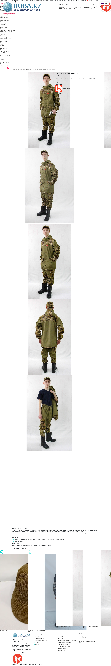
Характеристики (20, 526)
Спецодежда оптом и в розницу (42, 640)
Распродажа (12, 67)
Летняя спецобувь (4, 17)
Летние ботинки (3, 18)
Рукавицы (2, 34)
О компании (93, 4)
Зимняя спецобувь (4, 26)
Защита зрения (3, 41)
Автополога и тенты (4, 56)
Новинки (4, 67)
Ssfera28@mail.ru (79, 7)
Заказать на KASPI (66, 88)
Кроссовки (2, 24)
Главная (13, 69)
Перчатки (2, 35)
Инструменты (3, 52)
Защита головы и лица (5, 39)
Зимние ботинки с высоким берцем (8, 30)
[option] (49, 110)
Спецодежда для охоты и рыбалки (8, 13)
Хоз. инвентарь (3, 54)
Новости (93, 7)
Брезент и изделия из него (6, 55)
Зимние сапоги (3, 28)
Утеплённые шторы (4, 65)
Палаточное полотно (4, 62)
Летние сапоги (3, 23)
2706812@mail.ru (87, 7)
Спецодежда (28, 69)
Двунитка (2, 60)
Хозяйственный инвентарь (6, 49)
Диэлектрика (3, 44)
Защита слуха (3, 42)
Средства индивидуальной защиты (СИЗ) (9, 33)
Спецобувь (2, 16)
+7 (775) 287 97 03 (63, 8)
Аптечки (2, 45)
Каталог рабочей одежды (20, 69)
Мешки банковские (4, 48)
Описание (14, 526)
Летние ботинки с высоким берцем (8, 21)
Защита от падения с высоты (6, 37)
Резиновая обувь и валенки (6, 31)
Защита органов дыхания (6, 38)
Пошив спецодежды (95, 6)
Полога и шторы (3, 58)
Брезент (2, 59)
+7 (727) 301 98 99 (63, 7)
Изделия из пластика (5, 51)
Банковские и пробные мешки (7, 47)
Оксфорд (2, 63)
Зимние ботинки (3, 27)
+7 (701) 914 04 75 (71, 8)
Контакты (93, 8)
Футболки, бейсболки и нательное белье (9, 14)
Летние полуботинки (4, 20)
